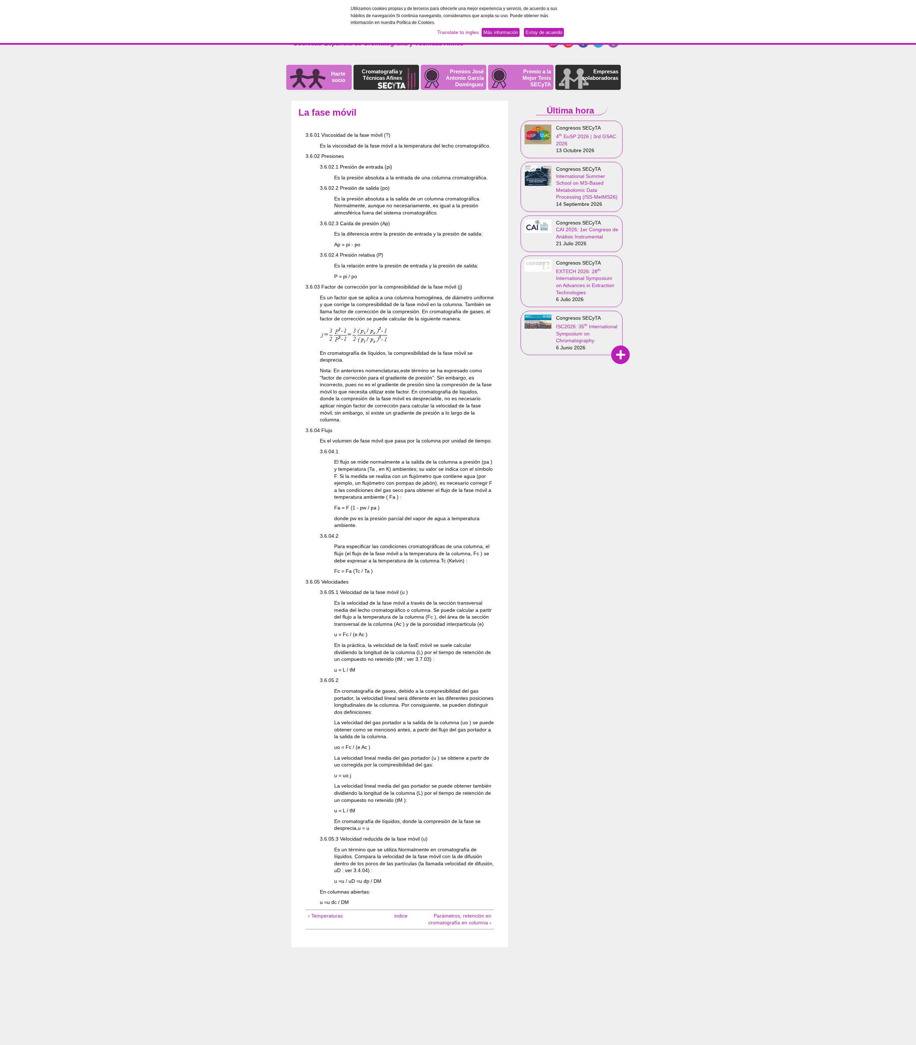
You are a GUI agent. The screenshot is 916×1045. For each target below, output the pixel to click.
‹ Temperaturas (325, 916)
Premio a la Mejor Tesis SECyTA (536, 77)
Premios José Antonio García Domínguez (465, 77)
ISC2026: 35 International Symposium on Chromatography (586, 333)
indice (397, 916)
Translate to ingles (458, 32)
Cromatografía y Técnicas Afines (382, 74)
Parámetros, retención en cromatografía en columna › (459, 919)
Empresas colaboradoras (600, 74)
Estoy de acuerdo (544, 32)
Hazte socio (338, 77)
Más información (500, 32)
